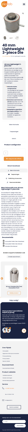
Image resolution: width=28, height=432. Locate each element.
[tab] (14, 170)
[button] (24, 4)
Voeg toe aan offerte (14, 159)
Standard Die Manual (11, 246)
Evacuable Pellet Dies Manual (13, 244)
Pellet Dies (8, 56)
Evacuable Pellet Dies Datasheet (14, 241)
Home (3, 56)
